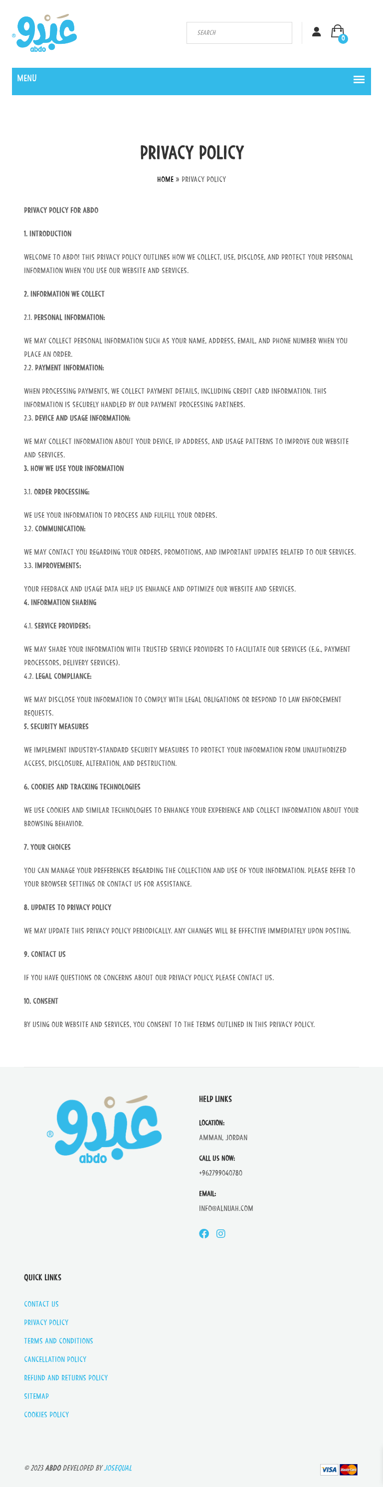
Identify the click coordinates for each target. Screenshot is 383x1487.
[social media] (204, 1235)
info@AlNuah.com (226, 1209)
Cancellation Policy (55, 1360)
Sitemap (36, 1397)
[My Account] (316, 33)
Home (165, 180)
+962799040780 (220, 1174)
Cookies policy (46, 1415)
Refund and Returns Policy (66, 1378)
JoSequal (118, 1469)
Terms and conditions (58, 1341)
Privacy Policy (46, 1323)
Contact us (41, 1305)
